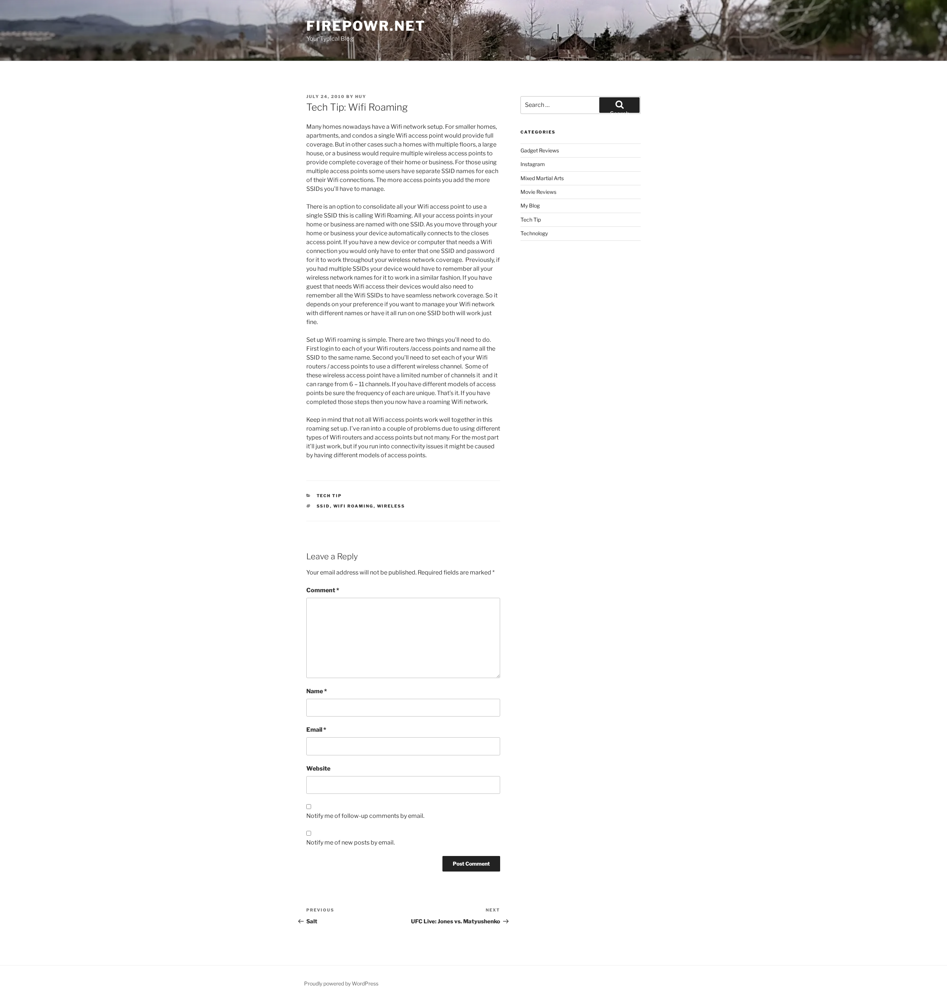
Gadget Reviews (539, 150)
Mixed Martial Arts (542, 178)
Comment (322, 590)
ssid (323, 506)
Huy (360, 96)
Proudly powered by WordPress (341, 983)
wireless (391, 506)
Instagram (532, 164)
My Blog (530, 205)
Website (318, 768)
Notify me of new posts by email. (350, 842)
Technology (534, 233)
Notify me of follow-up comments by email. (365, 815)
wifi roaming (353, 506)
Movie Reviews (538, 192)
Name (316, 691)
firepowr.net (366, 26)
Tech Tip (329, 495)
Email (316, 729)
